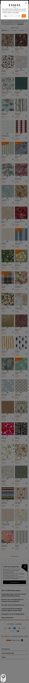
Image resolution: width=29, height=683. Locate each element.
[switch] (3, 681)
